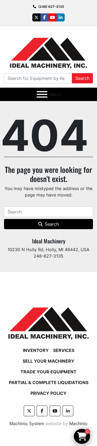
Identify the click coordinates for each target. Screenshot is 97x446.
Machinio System (26, 423)
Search (82, 78)
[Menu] (42, 94)
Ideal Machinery (48, 241)
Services (63, 350)
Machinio (78, 423)
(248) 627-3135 (51, 7)
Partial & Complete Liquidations (48, 382)
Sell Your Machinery (48, 361)
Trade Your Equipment (48, 371)
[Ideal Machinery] (48, 319)
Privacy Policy (48, 393)
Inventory (36, 350)
